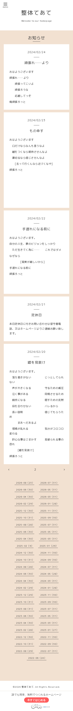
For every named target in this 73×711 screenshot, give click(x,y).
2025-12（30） (25, 510)
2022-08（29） (25, 651)
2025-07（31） (49, 524)
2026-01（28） (49, 503)
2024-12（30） (25, 552)
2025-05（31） (49, 531)
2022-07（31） (49, 651)
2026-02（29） (25, 503)
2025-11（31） (49, 510)
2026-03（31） (49, 496)
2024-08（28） (25, 566)
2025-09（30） (49, 517)
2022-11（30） (49, 637)
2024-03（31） (49, 580)
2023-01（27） (49, 630)
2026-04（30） (25, 496)
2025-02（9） (25, 545)
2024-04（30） (25, 580)
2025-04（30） (25, 538)
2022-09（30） (49, 644)
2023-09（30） (49, 602)
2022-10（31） (25, 644)
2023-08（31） (25, 608)
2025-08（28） (25, 524)
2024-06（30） (25, 573)
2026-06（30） (25, 489)
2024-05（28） (49, 573)
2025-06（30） (25, 531)
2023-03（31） (49, 622)
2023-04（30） (25, 622)
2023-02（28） (25, 630)
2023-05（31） (49, 616)
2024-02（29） (25, 587)
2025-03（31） (49, 538)
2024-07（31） (49, 566)
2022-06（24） (37, 658)
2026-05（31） (49, 489)
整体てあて (36, 13)
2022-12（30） (25, 637)
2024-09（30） (49, 559)
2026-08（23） (25, 482)
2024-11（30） (49, 552)
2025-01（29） (49, 545)
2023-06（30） (25, 616)
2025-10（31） (25, 517)
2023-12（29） (25, 594)
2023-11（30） (49, 594)
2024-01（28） (49, 587)
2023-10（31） (25, 602)
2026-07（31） (49, 482)
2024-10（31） (25, 559)
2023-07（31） (49, 608)
